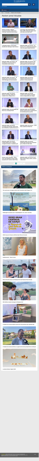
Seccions (4, 10)
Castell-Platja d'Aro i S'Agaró (14, 92)
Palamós (35, 28)
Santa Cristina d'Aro (33, 108)
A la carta (7, 12)
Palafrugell (35, 60)
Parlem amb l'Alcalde (16, 12)
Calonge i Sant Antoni (15, 44)
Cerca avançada (4, 6)
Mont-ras (17, 108)
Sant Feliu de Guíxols (15, 60)
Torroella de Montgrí (15, 124)
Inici (2, 12)
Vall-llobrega (16, 28)
